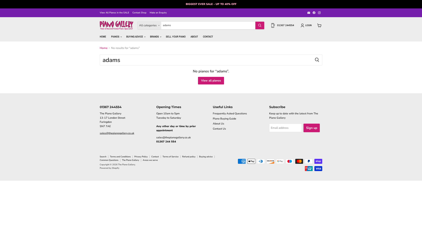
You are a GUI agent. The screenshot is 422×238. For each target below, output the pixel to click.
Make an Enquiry (158, 12)
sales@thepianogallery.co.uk (117, 133)
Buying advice (206, 156)
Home (103, 36)
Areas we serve (150, 160)
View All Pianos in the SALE (114, 12)
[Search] (259, 25)
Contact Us (219, 129)
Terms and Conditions (120, 156)
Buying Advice (135, 36)
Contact (208, 36)
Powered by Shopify (109, 168)
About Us (218, 123)
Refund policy (189, 156)
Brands (155, 36)
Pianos (115, 36)
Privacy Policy (141, 156)
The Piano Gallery (130, 160)
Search (103, 156)
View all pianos (211, 80)
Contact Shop (139, 12)
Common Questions (109, 160)
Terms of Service (171, 156)
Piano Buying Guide (224, 118)
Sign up (311, 128)
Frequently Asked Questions (230, 113)
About (194, 36)
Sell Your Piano (176, 36)
